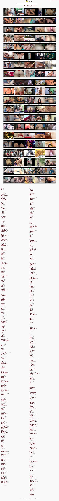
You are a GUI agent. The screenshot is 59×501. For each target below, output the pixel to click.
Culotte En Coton (3, 363)
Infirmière (31, 211)
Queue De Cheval (32, 389)
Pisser (30, 351)
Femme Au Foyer (3, 425)
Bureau (2, 285)
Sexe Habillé (31, 415)
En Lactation (3, 399)
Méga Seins (31, 306)
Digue (2, 378)
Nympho (31, 321)
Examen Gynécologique (4, 411)
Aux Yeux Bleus (3, 239)
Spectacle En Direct (33, 421)
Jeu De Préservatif (32, 230)
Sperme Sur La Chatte (33, 426)
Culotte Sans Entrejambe (4, 364)
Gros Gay (2, 469)
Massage (31, 282)
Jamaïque (31, 223)
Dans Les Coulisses (4, 372)
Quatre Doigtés (32, 387)
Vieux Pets (31, 463)
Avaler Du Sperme (3, 240)
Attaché (2, 234)
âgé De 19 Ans (32, 494)
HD (30, 189)
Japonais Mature (32, 225)
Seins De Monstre (32, 408)
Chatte (2, 316)
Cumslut (2, 366)
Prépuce (31, 378)
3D (1, 188)
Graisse (2, 462)
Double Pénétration (4, 389)
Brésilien (2, 281)
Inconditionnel (32, 207)
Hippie (31, 195)
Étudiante (31, 492)
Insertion (31, 214)
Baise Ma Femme (3, 245)
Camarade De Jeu (3, 295)
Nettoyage (31, 311)
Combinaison (3, 339)
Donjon (2, 384)
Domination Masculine (4, 381)
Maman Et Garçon (32, 269)
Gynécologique (3, 485)
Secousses (31, 407)
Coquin (2, 345)
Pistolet (31, 352)
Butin (2, 288)
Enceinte (2, 402)
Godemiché (2, 459)
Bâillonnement (3, 289)
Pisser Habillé (32, 350)
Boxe (1, 274)
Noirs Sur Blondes (32, 314)
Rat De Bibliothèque (33, 392)
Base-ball (2, 252)
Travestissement (32, 447)
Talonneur (31, 437)
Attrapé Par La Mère (4, 235)
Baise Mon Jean (3, 246)
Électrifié (31, 485)
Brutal (2, 280)
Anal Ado (2, 209)
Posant (31, 370)
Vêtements (31, 470)
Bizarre (2, 265)
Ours (30, 331)
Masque (31, 281)
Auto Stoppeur (3, 238)
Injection (31, 212)
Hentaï (31, 192)
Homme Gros (32, 198)
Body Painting (3, 268)
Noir (30, 315)
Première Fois (32, 372)
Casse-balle (2, 304)
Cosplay (2, 350)
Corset (2, 348)
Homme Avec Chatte (33, 197)
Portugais (31, 369)
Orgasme (31, 327)
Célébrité (2, 368)
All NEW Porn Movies (33, 5)
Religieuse (31, 393)
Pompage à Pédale (32, 368)
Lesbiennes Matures (33, 249)
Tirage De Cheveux (32, 443)
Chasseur (2, 313)
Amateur (2, 206)
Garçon (2, 455)
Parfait (31, 337)
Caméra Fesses (3, 299)
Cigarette (2, 327)
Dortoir (2, 386)
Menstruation (32, 289)
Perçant (31, 345)
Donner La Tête (3, 385)
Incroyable (31, 209)
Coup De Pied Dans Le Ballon (5, 352)
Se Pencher (31, 406)
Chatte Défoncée (3, 314)
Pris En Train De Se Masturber (34, 373)
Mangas (31, 277)
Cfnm (2, 309)
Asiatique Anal (3, 227)
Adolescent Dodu (3, 199)
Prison (30, 374)
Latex (30, 244)
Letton (30, 251)
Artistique (2, 225)
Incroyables (31, 208)
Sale (30, 401)
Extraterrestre (3, 416)
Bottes (2, 271)
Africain (2, 202)
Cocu (1, 334)
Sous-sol (31, 419)
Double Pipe (3, 388)
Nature (31, 310)
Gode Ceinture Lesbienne (5, 458)
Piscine (31, 349)
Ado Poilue (2, 197)
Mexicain (31, 291)
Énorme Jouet (32, 489)
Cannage (2, 302)
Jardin (30, 228)
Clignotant (2, 330)
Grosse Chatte (3, 477)
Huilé (30, 200)
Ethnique (2, 409)
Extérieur (2, 418)
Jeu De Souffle (32, 231)
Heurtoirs (31, 194)
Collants (2, 335)
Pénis (30, 383)
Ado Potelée (3, 198)
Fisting (2, 435)
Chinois (2, 325)
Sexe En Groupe (32, 414)
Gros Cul (2, 468)
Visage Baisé (31, 465)
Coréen (2, 349)
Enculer (2, 404)
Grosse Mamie (3, 478)
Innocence (31, 213)
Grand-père (2, 464)
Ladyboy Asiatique (32, 241)
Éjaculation (31, 483)
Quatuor (31, 388)
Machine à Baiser (32, 264)
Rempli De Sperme (32, 394)
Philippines (31, 347)
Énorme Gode (32, 488)
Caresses (2, 303)
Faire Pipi (2, 421)
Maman (31, 271)
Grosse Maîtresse (3, 480)
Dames (2, 370)
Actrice (2, 194)
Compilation (3, 341)
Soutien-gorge (32, 420)
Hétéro (31, 203)
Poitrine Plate (32, 365)
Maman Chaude (32, 267)
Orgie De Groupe (32, 328)
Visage (31, 466)
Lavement (31, 246)
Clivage (2, 332)
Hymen (31, 201)
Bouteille (2, 273)
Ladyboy (31, 242)
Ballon (2, 248)
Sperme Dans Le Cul (33, 423)
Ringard (31, 395)
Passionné (31, 340)
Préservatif (31, 379)
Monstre (31, 299)
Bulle (1, 284)
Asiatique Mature (3, 229)
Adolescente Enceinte (4, 200)
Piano (30, 348)
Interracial (31, 215)
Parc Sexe (31, 336)
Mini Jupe (31, 295)
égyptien (31, 495)
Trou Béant (31, 453)
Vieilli (30, 462)
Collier (2, 336)
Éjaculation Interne (32, 482)
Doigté (2, 380)
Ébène (30, 476)
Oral (30, 326)
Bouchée (2, 272)
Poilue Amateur (32, 361)
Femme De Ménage (4, 426)
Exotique (2, 414)
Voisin (30, 467)
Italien (30, 218)
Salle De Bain (32, 402)
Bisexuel (2, 262)
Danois (2, 371)
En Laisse (2, 400)
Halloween (31, 190)
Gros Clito (2, 467)
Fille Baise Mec (3, 430)
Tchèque (31, 442)
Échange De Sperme (33, 477)
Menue (31, 290)
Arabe (2, 220)
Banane (2, 249)
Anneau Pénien (3, 216)
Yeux (30, 473)
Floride (2, 439)
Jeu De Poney (32, 229)
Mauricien (31, 285)
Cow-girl (2, 356)
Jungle (30, 237)
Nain (30, 308)
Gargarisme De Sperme (4, 453)
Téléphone (31, 455)
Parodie (31, 338)
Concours (2, 343)
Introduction (31, 216)
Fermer (2, 428)
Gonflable (2, 460)
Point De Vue (32, 364)
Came (2, 297)
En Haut (2, 398)
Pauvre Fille (31, 341)
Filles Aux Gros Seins (4, 432)
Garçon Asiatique (3, 454)
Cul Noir (2, 361)
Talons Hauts (31, 438)
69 (1, 189)
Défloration (2, 394)
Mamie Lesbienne (32, 274)
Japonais (31, 227)
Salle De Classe (32, 403)
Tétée (30, 456)
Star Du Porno (32, 430)
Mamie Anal (31, 273)
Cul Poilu (2, 362)
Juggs (30, 235)
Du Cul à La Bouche (4, 393)
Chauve (2, 318)
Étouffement (31, 491)
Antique (2, 217)
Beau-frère (2, 256)
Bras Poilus (2, 277)
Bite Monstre (3, 264)
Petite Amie (31, 346)
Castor (2, 305)
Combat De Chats (3, 338)
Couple (2, 354)
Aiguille (2, 203)
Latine (30, 245)
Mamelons (31, 272)
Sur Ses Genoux (32, 432)
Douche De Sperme (4, 390)
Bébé (2, 291)
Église (30, 480)
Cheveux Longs (3, 323)
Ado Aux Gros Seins (4, 195)
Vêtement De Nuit (32, 469)
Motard (31, 301)
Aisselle (2, 204)
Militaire (31, 294)
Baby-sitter (2, 243)
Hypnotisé (31, 202)
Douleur (2, 391)
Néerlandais (31, 322)
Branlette (2, 276)
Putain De (31, 381)
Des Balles (2, 376)
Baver (2, 255)
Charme (2, 312)
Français (2, 446)
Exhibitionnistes (3, 413)
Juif (30, 236)
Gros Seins (2, 472)
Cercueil (2, 308)
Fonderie (2, 440)
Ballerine (2, 247)
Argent (2, 222)
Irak (30, 217)
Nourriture (31, 317)
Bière (2, 266)
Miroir (30, 296)
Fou (1, 445)
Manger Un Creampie (33, 278)
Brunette (2, 279)
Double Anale (3, 387)
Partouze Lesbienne (33, 339)
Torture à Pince (32, 444)
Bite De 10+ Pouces (4, 263)
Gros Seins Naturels (4, 471)
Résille (30, 398)
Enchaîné (2, 403)
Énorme (31, 490)
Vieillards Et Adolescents (33, 461)
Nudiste (31, 319)
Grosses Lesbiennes (4, 481)
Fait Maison (2, 422)
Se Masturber (32, 405)
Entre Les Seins (3, 405)
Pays (30, 342)
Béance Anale (3, 290)
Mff (30, 292)
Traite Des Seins (32, 446)
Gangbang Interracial (4, 451)
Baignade (2, 244)
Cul (1, 365)
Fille (1, 433)
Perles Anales (32, 343)
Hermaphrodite (32, 193)
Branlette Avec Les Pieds (4, 275)
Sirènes (31, 417)
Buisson (2, 282)
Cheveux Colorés (3, 321)
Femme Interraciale (4, 427)
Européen (2, 410)
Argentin (2, 221)
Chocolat (2, 326)
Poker (30, 366)
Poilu (30, 363)
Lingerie (31, 254)
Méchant (31, 303)
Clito (1, 331)
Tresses (31, 451)
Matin (30, 283)
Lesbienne (31, 250)
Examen (2, 412)
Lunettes (31, 258)
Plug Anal (31, 358)
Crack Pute (2, 357)
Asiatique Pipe (3, 231)
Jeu (30, 232)
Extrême (2, 417)
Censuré (2, 307)
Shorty (31, 416)
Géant (30, 186)
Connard (2, 344)
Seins (30, 411)
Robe (30, 396)
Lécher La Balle (32, 259)
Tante (30, 440)
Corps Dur (2, 347)
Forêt (2, 442)
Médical (31, 305)
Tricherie (31, 452)
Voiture (31, 468)
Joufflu (31, 234)
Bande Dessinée (3, 250)
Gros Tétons (3, 474)
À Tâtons (31, 475)
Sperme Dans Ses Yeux (33, 424)
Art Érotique (3, 224)
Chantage (2, 311)
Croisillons (2, 358)
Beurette (2, 259)
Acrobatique (3, 193)
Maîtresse (31, 287)
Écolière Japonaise (32, 479)
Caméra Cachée (3, 298)
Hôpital (31, 204)
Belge (2, 258)
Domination (2, 382)
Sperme (31, 428)
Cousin (2, 355)
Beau (1, 257)
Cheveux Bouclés (3, 320)
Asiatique (2, 232)
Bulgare (2, 283)
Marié (30, 280)
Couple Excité (3, 353)
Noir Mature (31, 313)
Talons (30, 439)
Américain (2, 208)
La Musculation (32, 240)
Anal (1, 213)
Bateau (2, 254)
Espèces (2, 408)
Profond (31, 375)
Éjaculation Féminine (33, 481)
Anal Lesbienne (3, 211)
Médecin (31, 304)
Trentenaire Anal (32, 449)
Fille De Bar (2, 431)
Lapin (30, 243)
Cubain (2, 359)
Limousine (31, 253)
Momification (32, 298)
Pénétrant (31, 384)
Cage (1, 294)
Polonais (31, 367)
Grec (1, 465)
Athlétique (2, 233)
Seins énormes (32, 410)
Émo (30, 486)
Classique (2, 329)
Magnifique (31, 265)
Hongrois (31, 199)
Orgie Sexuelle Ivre (32, 329)
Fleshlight (2, 436)
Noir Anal (31, 312)
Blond (2, 267)
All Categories (29, 6)
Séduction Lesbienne (33, 433)
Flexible (2, 437)
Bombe (2, 270)
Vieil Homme (31, 460)
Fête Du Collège (3, 448)
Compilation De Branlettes (5, 340)
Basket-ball (2, 253)
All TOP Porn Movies (26, 5)
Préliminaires (32, 377)
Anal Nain (2, 212)
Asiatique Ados (3, 226)
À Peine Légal (32, 474)
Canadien (2, 300)
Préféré (31, 376)
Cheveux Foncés (3, 322)
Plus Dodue (31, 359)
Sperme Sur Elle (32, 425)
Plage (30, 354)
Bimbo (2, 261)
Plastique (31, 355)
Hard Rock (31, 191)
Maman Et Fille (32, 268)
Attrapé (2, 236)
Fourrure (2, 444)
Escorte (2, 407)
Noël (30, 318)
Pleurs (30, 356)
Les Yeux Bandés (32, 248)
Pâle (30, 382)
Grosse (2, 483)
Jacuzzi (31, 222)
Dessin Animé (3, 377)
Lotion (30, 257)
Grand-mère (3, 463)
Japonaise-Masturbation (33, 226)
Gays (1, 456)
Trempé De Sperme (32, 448)
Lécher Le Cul (32, 260)
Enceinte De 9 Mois (4, 401)
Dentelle (2, 375)
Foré (1, 441)
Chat (1, 317)
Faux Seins (2, 424)
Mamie (31, 276)
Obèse (31, 325)
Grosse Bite (2, 476)
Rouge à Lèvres (32, 397)
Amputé (2, 207)
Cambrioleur (3, 296)
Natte (30, 309)
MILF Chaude (32, 263)
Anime (2, 215)
